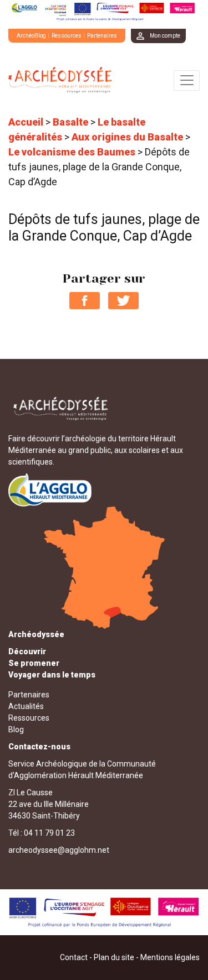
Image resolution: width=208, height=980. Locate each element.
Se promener (33, 663)
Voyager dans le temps (51, 674)
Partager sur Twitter (123, 300)
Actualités (26, 706)
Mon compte (165, 36)
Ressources (67, 36)
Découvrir (27, 651)
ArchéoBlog (31, 36)
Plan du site (114, 957)
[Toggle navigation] (187, 80)
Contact (74, 957)
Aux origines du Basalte (127, 137)
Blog (16, 729)
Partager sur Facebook (84, 300)
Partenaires (102, 36)
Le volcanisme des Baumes (71, 152)
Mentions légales (170, 957)
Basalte (70, 122)
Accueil (25, 122)
